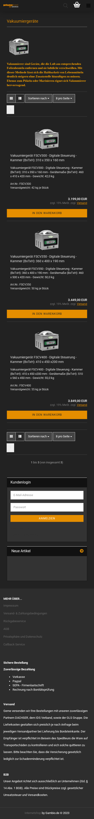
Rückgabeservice (14, 621)
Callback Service (14, 644)
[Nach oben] (81, 812)
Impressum (10, 605)
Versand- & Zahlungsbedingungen (25, 613)
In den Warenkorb (47, 213)
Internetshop (33, 813)
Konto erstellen (20, 528)
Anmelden (47, 518)
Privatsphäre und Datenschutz (22, 636)
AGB (6, 629)
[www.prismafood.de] (9, 5)
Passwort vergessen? (24, 534)
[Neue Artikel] (82, 551)
